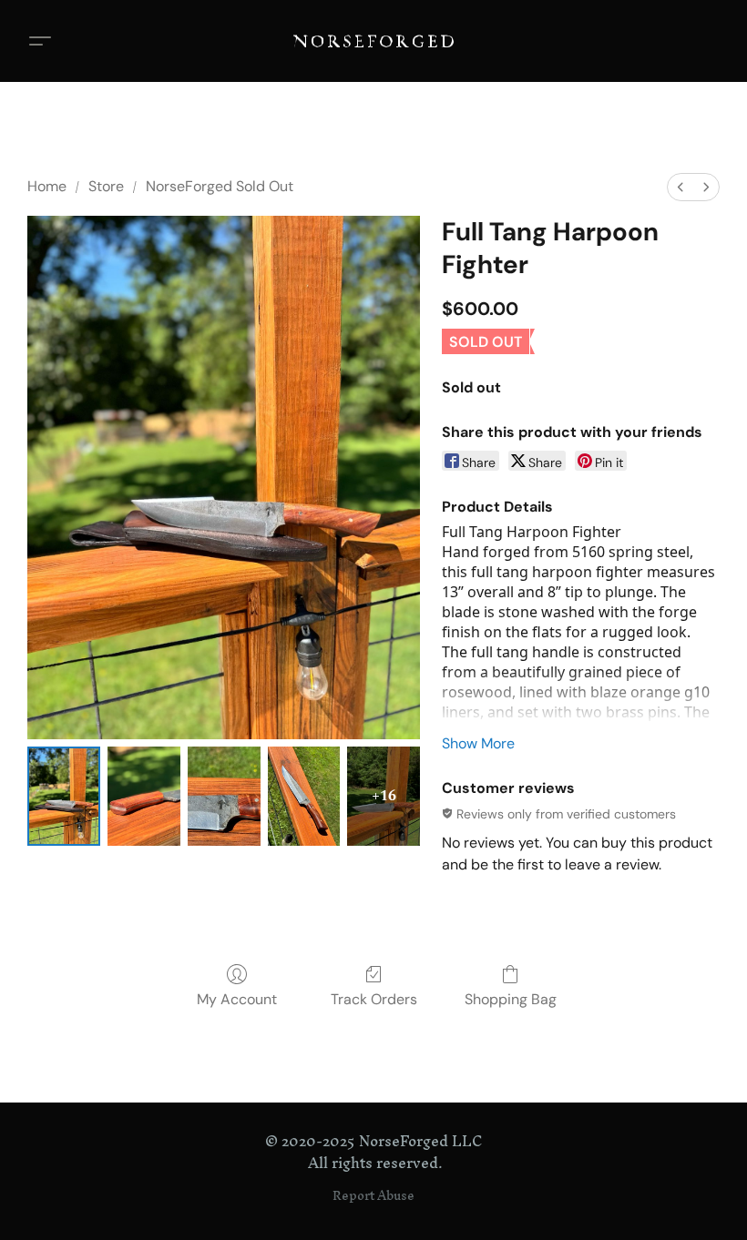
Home (47, 186)
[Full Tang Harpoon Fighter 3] (304, 796)
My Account (237, 999)
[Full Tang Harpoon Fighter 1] (143, 796)
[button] (373, 41)
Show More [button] (478, 743)
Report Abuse (373, 1196)
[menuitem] (680, 187)
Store (106, 186)
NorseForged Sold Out (219, 186)
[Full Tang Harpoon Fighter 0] (63, 796)
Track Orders (374, 999)
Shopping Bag (511, 999)
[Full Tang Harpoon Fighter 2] (224, 796)
